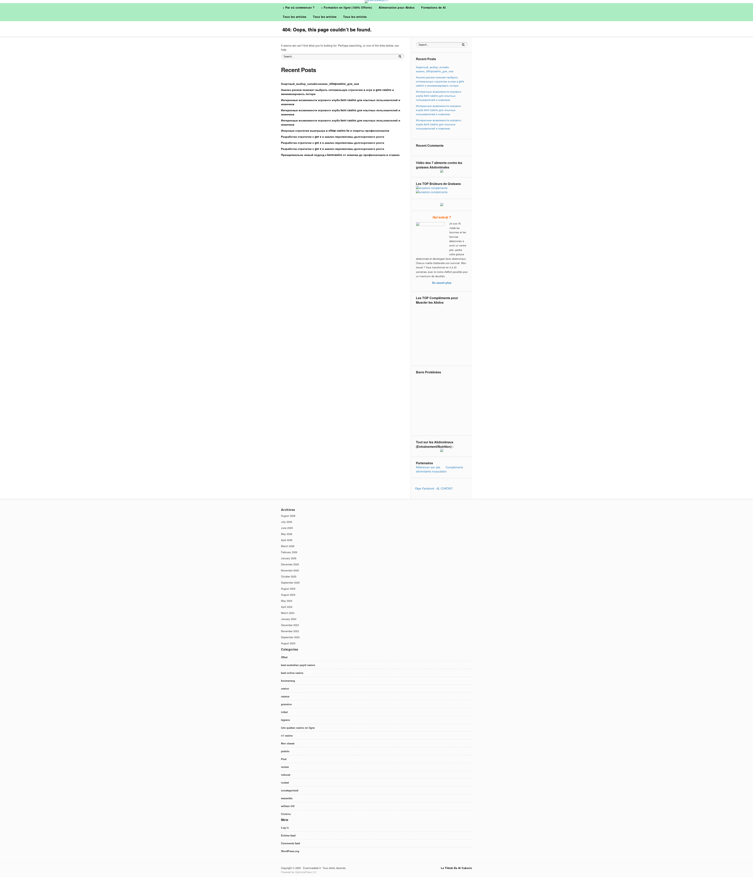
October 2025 (288, 576)
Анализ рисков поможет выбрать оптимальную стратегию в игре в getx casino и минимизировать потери (440, 81)
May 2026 (286, 534)
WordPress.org (290, 851)
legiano (285, 720)
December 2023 (290, 625)
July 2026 (286, 522)
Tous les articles (294, 17)
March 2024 (287, 613)
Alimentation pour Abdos (397, 7)
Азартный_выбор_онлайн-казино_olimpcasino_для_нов (320, 84)
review (285, 767)
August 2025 (288, 588)
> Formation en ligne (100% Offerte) (346, 7)
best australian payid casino (298, 665)
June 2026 (287, 528)
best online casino (292, 673)
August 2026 (288, 516)
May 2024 (286, 601)
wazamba (286, 798)
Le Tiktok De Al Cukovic (456, 868)
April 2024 (286, 607)
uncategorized (289, 790)
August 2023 (288, 643)
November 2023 (290, 631)
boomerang (288, 680)
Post (283, 759)
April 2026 (286, 540)
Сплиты (286, 814)
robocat (285, 775)
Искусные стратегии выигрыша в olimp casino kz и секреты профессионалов (335, 130)
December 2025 (290, 564)
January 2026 (288, 558)
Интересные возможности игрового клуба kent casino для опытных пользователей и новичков (438, 96)
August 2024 (288, 594)
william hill (288, 806)
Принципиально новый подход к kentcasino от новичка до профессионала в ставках (340, 155)
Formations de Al (433, 7)
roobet (285, 782)
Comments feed (290, 843)
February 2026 (289, 552)
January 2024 (288, 619)
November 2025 (290, 570)
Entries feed (288, 835)
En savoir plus (441, 283)
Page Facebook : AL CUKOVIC (434, 488)
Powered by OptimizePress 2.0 (298, 872)
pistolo (285, 751)
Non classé (287, 743)
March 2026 (287, 546)
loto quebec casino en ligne (298, 727)
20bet (284, 657)
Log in (285, 827)
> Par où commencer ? (299, 7)
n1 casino (287, 735)
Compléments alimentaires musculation (439, 469)
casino (285, 688)
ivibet (284, 712)
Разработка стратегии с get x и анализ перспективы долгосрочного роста (332, 136)
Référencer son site (428, 467)
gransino (286, 704)
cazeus (285, 696)
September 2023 (290, 637)
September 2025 (290, 582)
